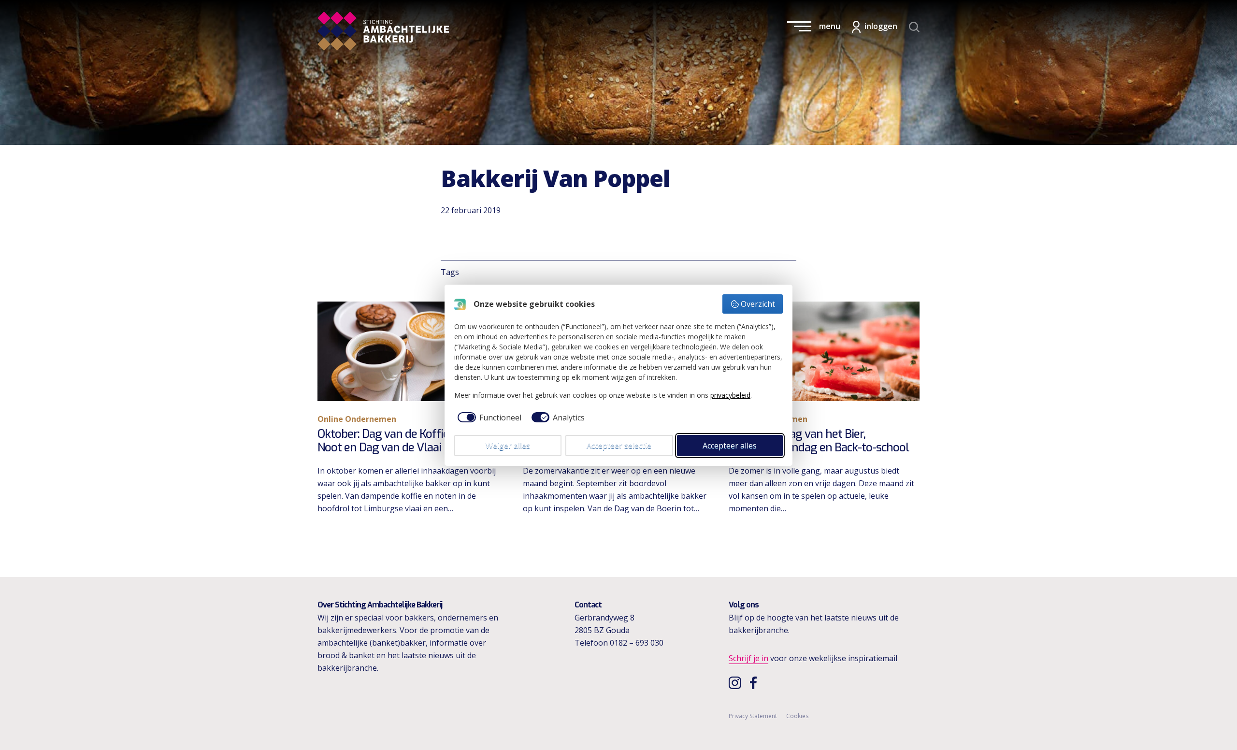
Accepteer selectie (619, 445)
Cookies (797, 716)
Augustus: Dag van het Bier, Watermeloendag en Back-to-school (819, 441)
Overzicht (758, 304)
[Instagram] (736, 682)
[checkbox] (487, 417)
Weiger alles (508, 445)
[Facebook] (756, 682)
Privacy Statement (753, 716)
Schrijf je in (748, 658)
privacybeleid (730, 395)
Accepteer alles (730, 445)
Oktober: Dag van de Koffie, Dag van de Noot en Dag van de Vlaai (412, 441)
